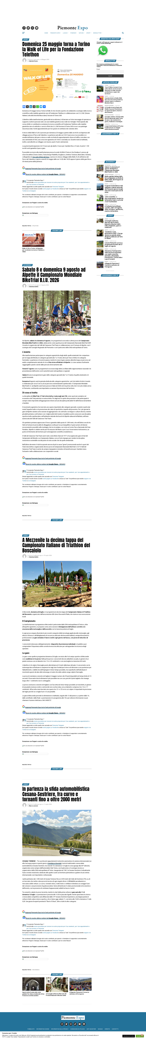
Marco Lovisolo (33, 806)
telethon (35, 225)
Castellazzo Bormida (54, 863)
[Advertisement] (73, 12)
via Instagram (32, 191)
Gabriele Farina (33, 61)
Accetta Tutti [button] (140, 1036)
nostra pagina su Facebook (50, 189)
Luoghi (65, 33)
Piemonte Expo (55, 33)
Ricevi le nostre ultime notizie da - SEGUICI (45, 174)
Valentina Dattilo (33, 286)
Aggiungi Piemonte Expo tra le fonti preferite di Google (43, 168)
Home (46, 33)
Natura (81, 33)
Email (98, 69)
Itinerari (73, 33)
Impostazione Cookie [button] (128, 1036)
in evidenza (36, 969)
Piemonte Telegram (58, 186)
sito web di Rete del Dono (41, 157)
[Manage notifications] (142, 1035)
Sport (88, 33)
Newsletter (97, 33)
